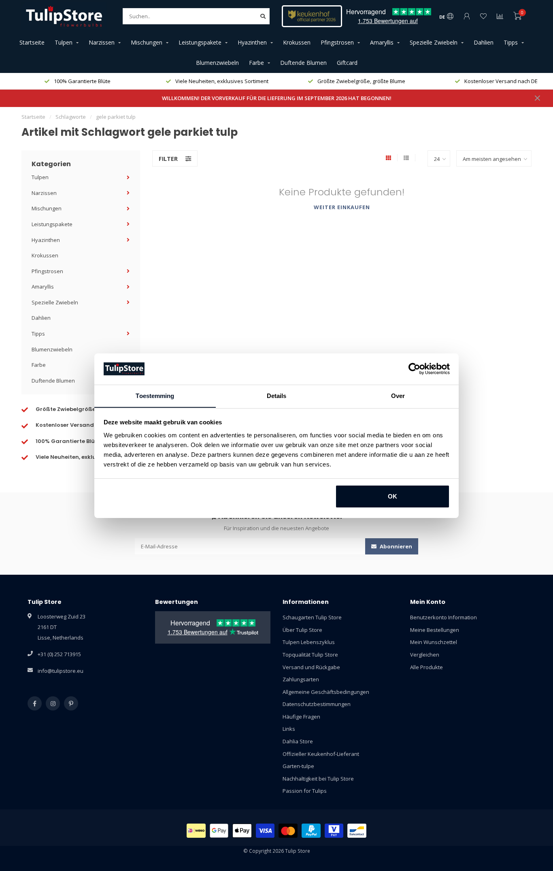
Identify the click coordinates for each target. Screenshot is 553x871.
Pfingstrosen (337, 42)
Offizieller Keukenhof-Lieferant (321, 754)
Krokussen (297, 42)
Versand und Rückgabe (311, 667)
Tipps (511, 42)
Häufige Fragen (301, 716)
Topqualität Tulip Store (310, 654)
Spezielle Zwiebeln (433, 42)
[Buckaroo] (334, 831)
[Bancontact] (356, 831)
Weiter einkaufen (342, 207)
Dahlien (483, 42)
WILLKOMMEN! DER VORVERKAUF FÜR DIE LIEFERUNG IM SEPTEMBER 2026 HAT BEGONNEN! (276, 98)
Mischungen (146, 42)
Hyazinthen (252, 42)
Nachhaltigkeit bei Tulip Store (318, 778)
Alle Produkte (426, 667)
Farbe (256, 62)
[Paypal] (311, 831)
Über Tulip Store (302, 629)
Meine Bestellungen (434, 629)
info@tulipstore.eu (60, 670)
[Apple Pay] (242, 831)
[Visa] (265, 831)
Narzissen (102, 42)
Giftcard (347, 62)
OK (392, 496)
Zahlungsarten (301, 679)
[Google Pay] (219, 831)
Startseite (32, 42)
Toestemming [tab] (155, 395)
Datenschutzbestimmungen (317, 704)
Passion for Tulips (305, 790)
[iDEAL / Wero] (196, 831)
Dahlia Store (298, 741)
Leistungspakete (200, 42)
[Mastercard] (288, 831)
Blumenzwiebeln (217, 62)
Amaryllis (381, 42)
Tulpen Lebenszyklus (309, 642)
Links (289, 728)
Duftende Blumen (303, 62)
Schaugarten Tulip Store (312, 617)
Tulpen (63, 42)
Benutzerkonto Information (443, 617)
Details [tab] (277, 395)
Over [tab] (398, 395)
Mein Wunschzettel (433, 642)
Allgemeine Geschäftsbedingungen (326, 692)
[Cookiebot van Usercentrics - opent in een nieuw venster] (414, 369)
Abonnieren (395, 546)
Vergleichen (424, 654)
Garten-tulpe (298, 766)
